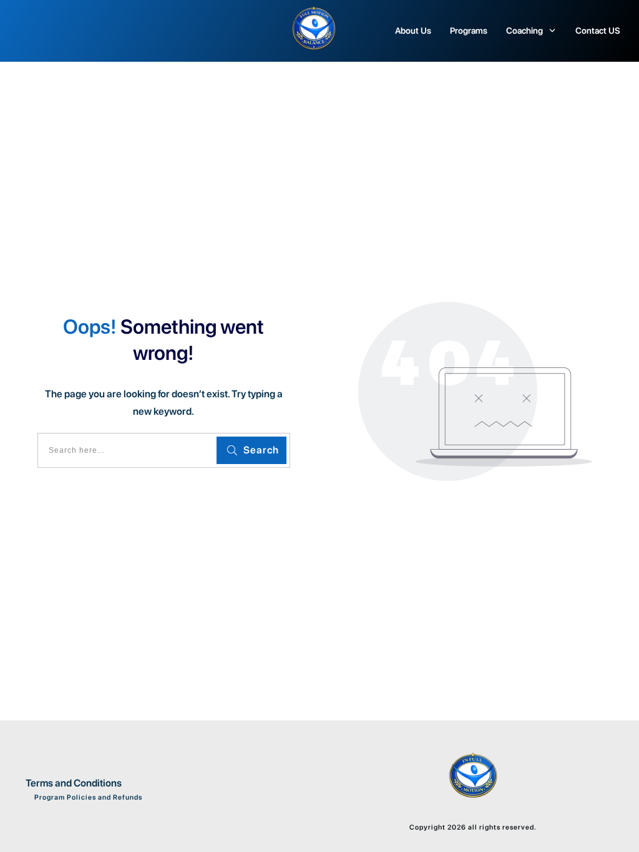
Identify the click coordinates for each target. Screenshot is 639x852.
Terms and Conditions (74, 783)
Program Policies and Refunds (87, 797)
